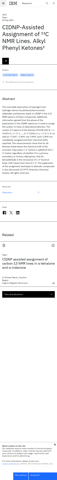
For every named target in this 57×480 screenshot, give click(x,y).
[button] (55, 445)
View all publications (13, 294)
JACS (4, 14)
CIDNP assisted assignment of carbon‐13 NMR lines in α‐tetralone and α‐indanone (28, 263)
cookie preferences (11, 463)
